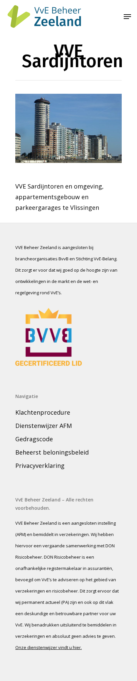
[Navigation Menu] (127, 16)
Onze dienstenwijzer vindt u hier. (48, 647)
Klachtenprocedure (42, 412)
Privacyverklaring (40, 466)
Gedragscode (34, 439)
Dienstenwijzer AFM (43, 426)
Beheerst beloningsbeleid (52, 452)
